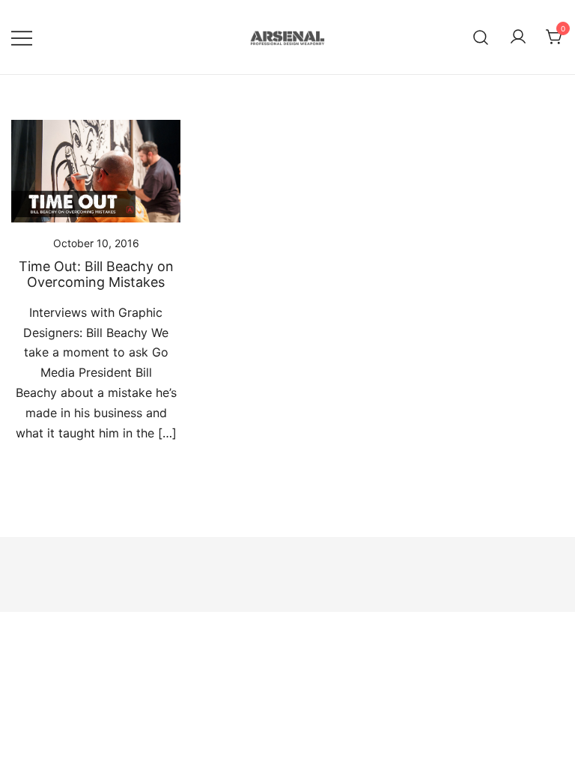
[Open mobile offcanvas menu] (21, 37)
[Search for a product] (481, 37)
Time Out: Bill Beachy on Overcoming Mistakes (96, 274)
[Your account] (518, 37)
